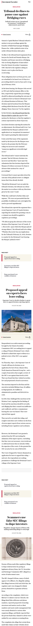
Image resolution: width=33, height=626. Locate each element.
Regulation (16, 7)
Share (26, 34)
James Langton (7, 34)
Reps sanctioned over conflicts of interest (11, 275)
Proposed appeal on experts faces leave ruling (12, 257)
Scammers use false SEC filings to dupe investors (11, 266)
